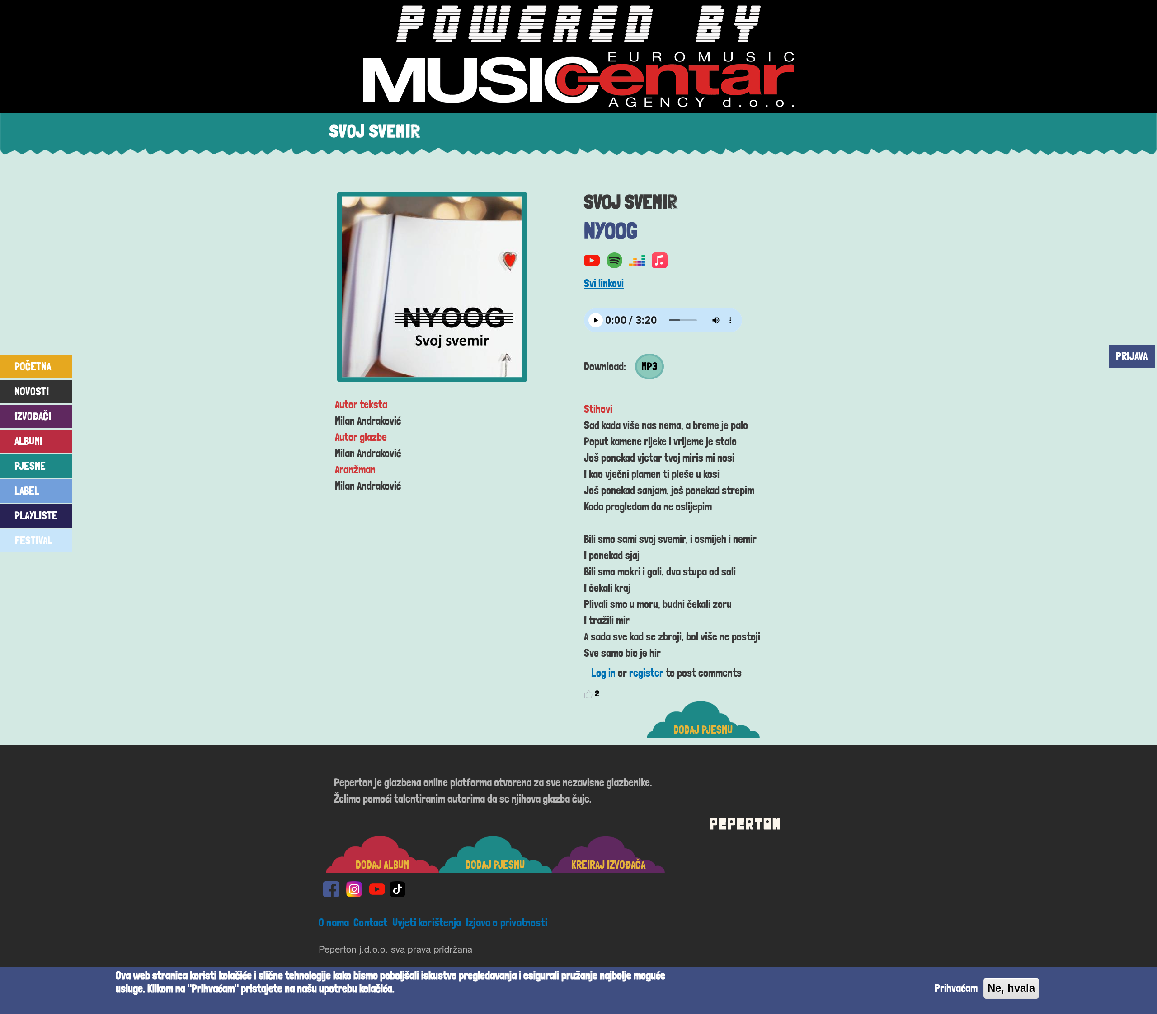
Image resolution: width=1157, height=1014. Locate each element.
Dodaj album (382, 864)
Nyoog (610, 230)
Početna (32, 366)
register (646, 672)
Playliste (35, 515)
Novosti (31, 391)
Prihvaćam (956, 988)
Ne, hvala (1011, 988)
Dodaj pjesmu (703, 729)
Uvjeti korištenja (426, 922)
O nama (334, 922)
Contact (370, 922)
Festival (33, 540)
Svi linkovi (604, 283)
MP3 (649, 366)
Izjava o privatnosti (506, 922)
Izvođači (32, 416)
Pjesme (30, 465)
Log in (603, 672)
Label (26, 490)
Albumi (28, 441)
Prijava (1132, 356)
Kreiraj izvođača (608, 864)
